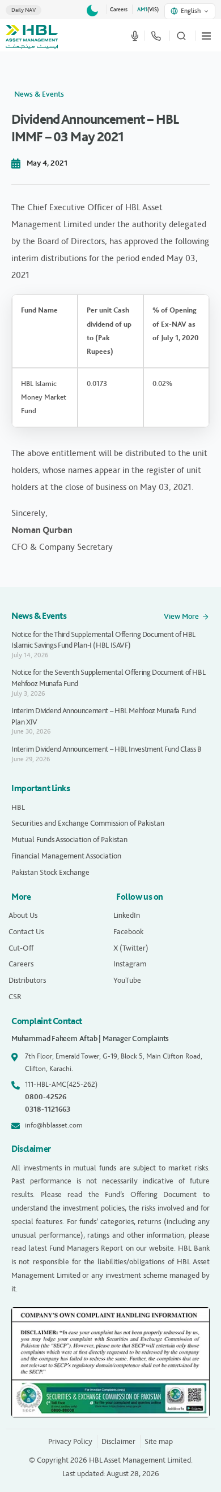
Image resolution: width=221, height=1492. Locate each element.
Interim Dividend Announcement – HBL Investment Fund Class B (106, 749)
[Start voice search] (135, 36)
